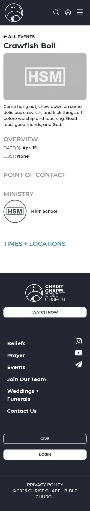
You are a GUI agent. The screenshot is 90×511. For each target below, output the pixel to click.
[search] (56, 12)
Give (45, 439)
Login (45, 454)
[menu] (79, 12)
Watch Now (45, 312)
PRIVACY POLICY (45, 484)
